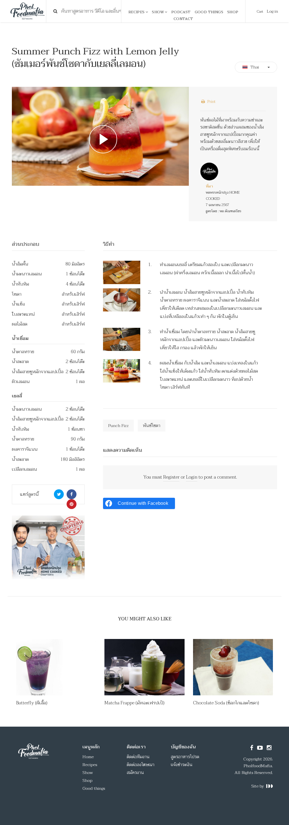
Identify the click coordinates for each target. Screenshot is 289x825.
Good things (209, 12)
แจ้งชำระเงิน (181, 764)
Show (158, 12)
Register (171, 477)
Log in (272, 11)
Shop (232, 12)
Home (88, 756)
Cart (260, 11)
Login (191, 477)
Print (211, 101)
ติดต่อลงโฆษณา (140, 764)
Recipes (137, 12)
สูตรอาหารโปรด (185, 756)
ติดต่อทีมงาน (138, 756)
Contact (183, 19)
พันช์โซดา (151, 425)
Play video (100, 136)
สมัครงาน (135, 772)
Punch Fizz (118, 425)
